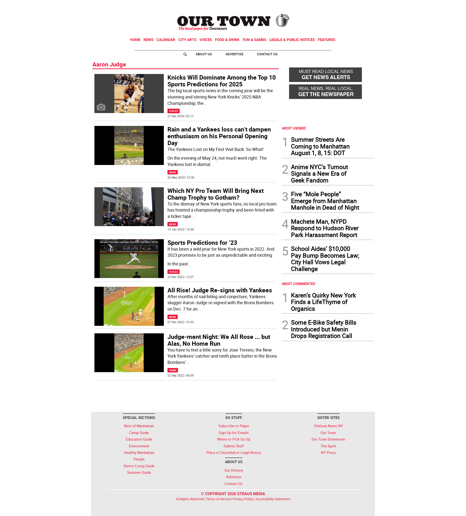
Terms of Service (218, 499)
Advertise (234, 54)
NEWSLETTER (334, 6)
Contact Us (267, 54)
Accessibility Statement (273, 499)
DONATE (361, 6)
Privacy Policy (243, 499)
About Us (204, 54)
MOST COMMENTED (298, 283)
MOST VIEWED (294, 128)
